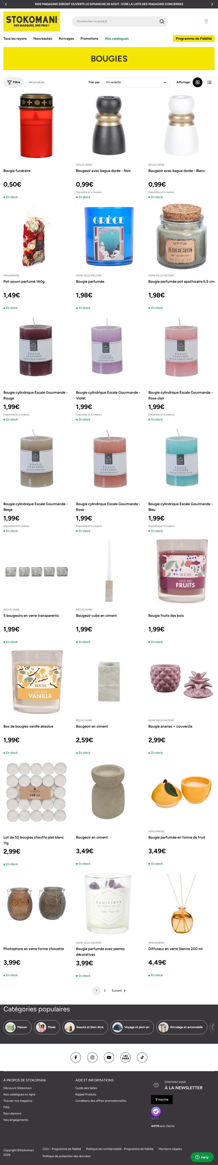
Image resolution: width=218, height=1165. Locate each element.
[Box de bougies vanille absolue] (36, 681)
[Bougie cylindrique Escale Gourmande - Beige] (36, 459)
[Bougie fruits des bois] (181, 570)
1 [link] (96, 990)
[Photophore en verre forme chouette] (36, 904)
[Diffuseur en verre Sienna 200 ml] (181, 904)
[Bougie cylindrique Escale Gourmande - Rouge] (36, 347)
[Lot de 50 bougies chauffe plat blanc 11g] (36, 792)
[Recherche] (161, 21)
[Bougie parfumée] (109, 237)
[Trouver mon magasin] (206, 21)
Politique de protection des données (67, 1156)
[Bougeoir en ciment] (109, 681)
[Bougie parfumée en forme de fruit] (181, 792)
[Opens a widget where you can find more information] (202, 1157)
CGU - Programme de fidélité (62, 1149)
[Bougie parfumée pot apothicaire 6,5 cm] (181, 237)
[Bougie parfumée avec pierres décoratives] (109, 904)
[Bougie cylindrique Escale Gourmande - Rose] (109, 459)
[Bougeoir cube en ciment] (109, 570)
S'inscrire (161, 1099)
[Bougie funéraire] (36, 126)
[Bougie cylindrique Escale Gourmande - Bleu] (181, 459)
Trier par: (94, 82)
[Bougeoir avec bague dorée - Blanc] (181, 126)
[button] (6, 4)
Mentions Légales (170, 1149)
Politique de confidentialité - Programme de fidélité (119, 1149)
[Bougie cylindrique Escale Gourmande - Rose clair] (181, 347)
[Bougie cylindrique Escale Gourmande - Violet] (109, 347)
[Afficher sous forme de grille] (197, 82)
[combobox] (120, 21)
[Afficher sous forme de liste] (209, 82)
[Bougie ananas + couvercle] (181, 681)
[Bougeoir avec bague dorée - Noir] (109, 126)
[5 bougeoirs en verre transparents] (36, 570)
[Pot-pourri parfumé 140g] (36, 237)
